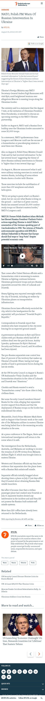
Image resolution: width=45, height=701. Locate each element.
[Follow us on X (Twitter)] (25, 671)
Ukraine (5, 10)
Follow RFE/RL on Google (27, 698)
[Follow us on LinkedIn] (35, 671)
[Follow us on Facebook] (30, 671)
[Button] (40, 37)
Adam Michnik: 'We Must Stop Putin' (20, 248)
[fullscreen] (41, 265)
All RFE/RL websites (8, 698)
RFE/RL (7, 27)
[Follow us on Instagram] (14, 671)
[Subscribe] (9, 677)
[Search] (41, 698)
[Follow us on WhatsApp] (3, 677)
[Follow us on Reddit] (9, 671)
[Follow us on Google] (19, 671)
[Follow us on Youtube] (3, 671)
